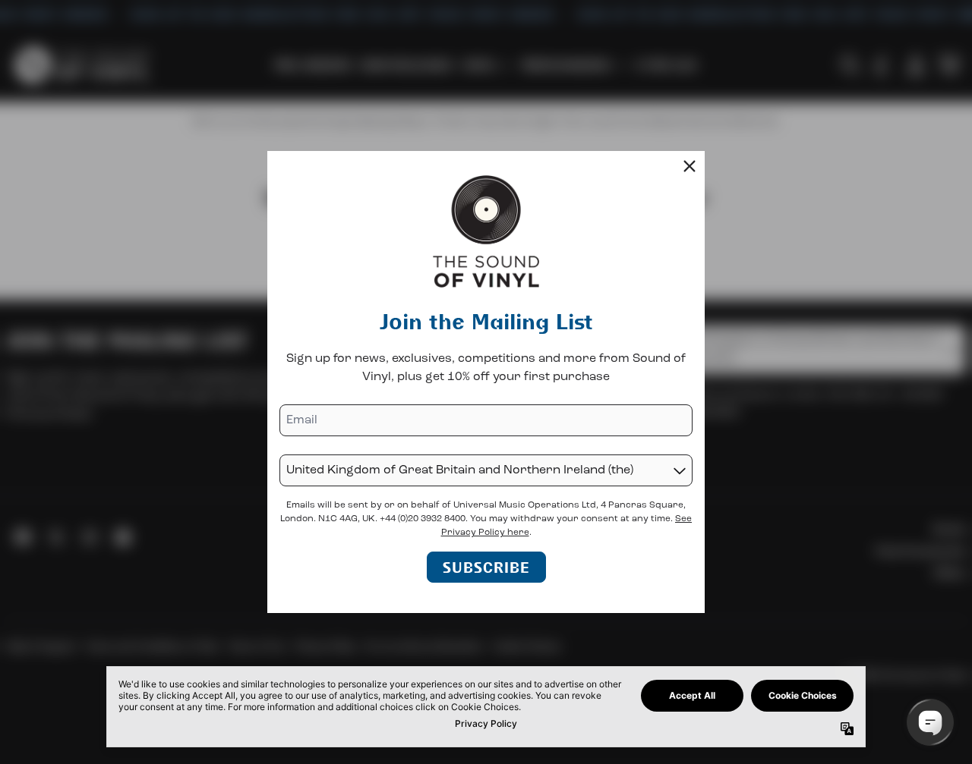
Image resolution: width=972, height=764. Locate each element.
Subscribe (486, 567)
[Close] (689, 166)
